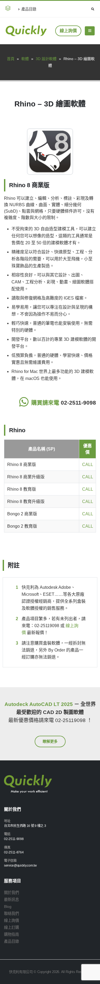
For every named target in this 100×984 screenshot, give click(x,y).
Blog (7, 906)
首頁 (10, 59)
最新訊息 (11, 899)
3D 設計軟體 (46, 59)
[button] (8, 9)
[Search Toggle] (92, 9)
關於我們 (11, 892)
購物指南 (11, 934)
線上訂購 (11, 927)
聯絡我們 (11, 913)
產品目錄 (28, 9)
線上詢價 (68, 30)
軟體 (25, 59)
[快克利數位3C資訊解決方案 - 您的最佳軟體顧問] (26, 30)
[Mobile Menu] (90, 30)
